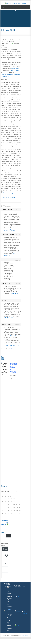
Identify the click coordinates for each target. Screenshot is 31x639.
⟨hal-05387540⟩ (8, 317)
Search (2, 532)
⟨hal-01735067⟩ (14, 293)
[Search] (8, 535)
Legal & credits (25, 635)
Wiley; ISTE (13, 336)
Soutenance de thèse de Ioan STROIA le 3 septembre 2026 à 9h (13, 368)
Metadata (13, 197)
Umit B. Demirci (15, 68)
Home (18, 33)
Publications (5, 197)
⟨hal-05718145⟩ (10, 230)
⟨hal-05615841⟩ (9, 254)
